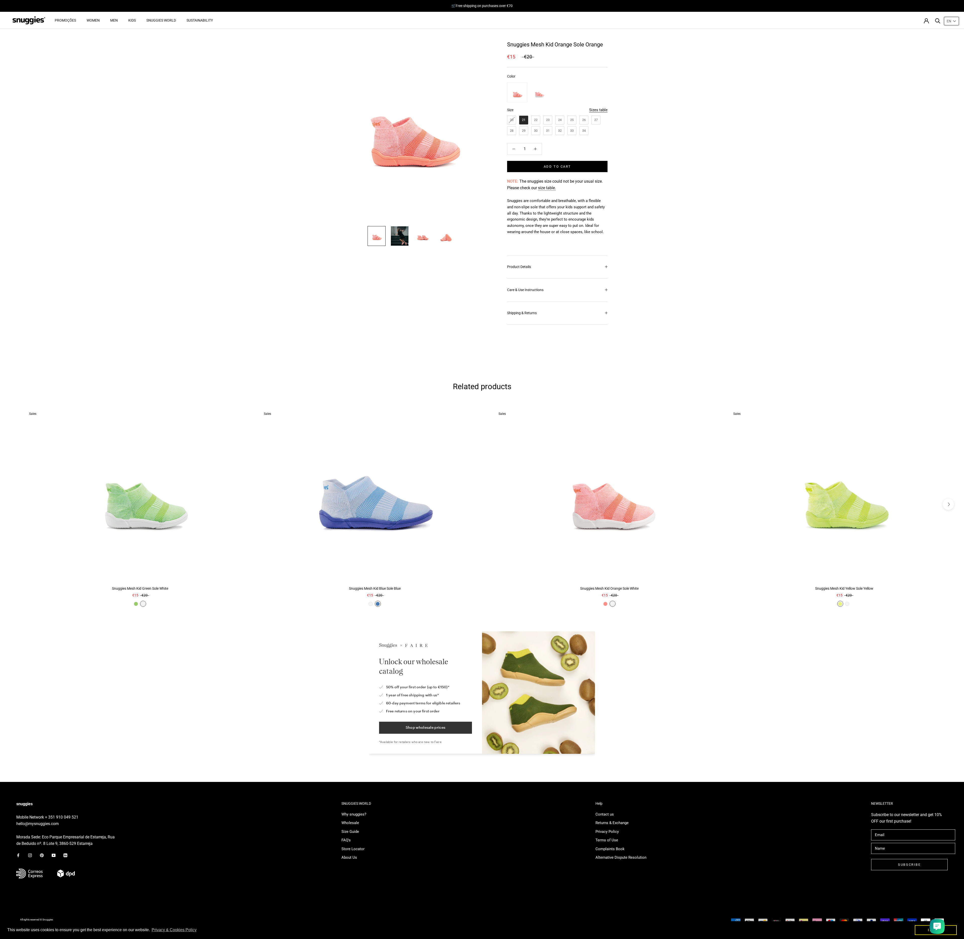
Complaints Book (610, 849)
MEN (114, 20)
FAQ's (346, 840)
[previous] (15, 504)
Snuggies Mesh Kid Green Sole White (140, 588)
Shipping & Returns (522, 313)
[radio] (517, 92)
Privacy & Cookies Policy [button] (174, 930)
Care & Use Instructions (525, 290)
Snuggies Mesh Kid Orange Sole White (609, 588)
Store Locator (353, 849)
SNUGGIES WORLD (161, 20)
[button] (951, 21)
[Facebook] (18, 855)
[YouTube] (53, 855)
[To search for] (937, 20)
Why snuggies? (353, 814)
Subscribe (909, 864)
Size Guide (350, 831)
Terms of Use (606, 840)
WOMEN (93, 20)
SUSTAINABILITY (200, 20)
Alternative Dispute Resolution (620, 857)
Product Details (519, 267)
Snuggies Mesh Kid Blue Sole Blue (375, 588)
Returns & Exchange (612, 823)
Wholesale (350, 823)
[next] (948, 504)
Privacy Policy (607, 831)
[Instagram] (30, 855)
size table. (547, 187)
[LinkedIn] (65, 855)
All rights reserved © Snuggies (36, 919)
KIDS (132, 20)
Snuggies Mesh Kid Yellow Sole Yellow (844, 588)
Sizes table (598, 110)
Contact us (604, 814)
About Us (349, 857)
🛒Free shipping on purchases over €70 (482, 6)
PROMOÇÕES (65, 20)
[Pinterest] (42, 855)
